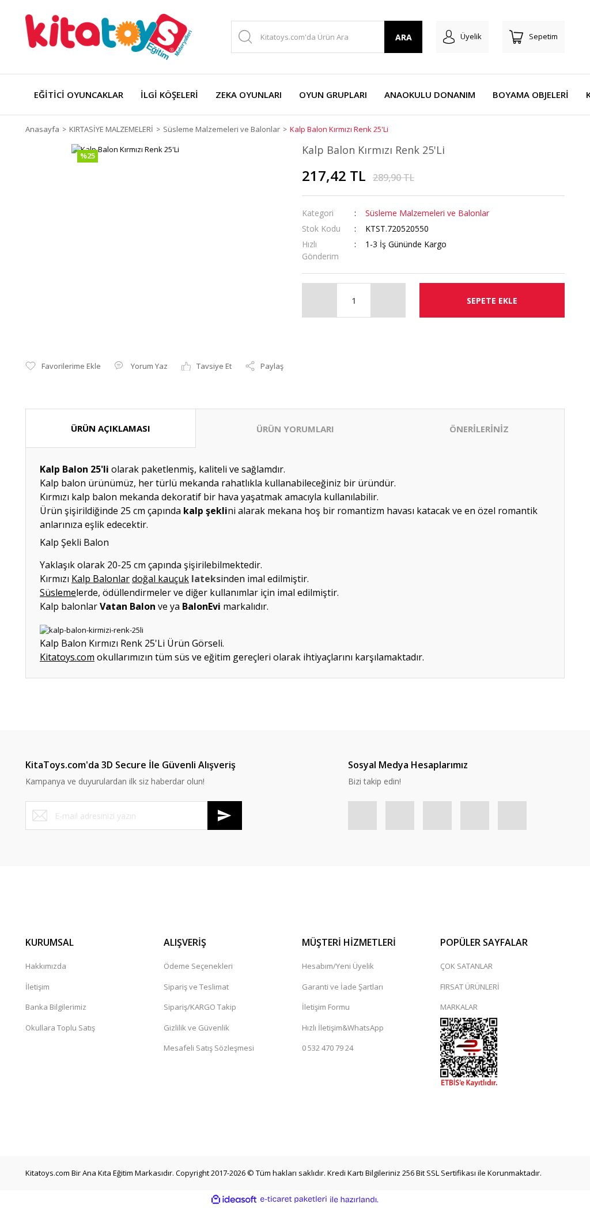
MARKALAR (459, 1007)
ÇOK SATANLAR (466, 966)
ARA (403, 37)
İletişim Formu (326, 1007)
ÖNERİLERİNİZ (479, 429)
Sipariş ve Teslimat (196, 987)
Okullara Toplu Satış (60, 1027)
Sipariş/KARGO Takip (200, 1007)
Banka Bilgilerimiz (55, 1007)
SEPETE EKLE (492, 300)
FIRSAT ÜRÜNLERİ (470, 987)
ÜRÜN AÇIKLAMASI (110, 428)
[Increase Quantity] (387, 300)
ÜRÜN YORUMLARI (295, 429)
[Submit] (224, 815)
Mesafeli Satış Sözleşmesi (209, 1048)
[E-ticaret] (293, 1199)
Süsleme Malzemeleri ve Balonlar (427, 212)
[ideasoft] (234, 1199)
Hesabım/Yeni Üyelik (338, 966)
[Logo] (108, 37)
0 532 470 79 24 (327, 1048)
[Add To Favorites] (63, 366)
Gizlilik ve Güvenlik (196, 1027)
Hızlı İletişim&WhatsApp (343, 1027)
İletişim (37, 987)
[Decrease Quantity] (319, 300)
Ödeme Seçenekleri (198, 966)
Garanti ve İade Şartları (342, 987)
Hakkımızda (45, 966)
